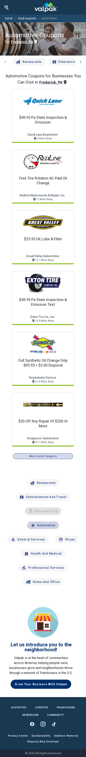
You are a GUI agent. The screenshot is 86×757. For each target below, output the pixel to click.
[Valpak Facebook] (32, 724)
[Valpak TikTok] (54, 724)
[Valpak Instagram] (43, 724)
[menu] (6, 7)
